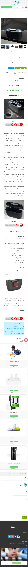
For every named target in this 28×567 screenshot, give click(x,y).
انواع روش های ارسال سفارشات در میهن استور (18, 543)
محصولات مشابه (18, 15)
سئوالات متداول (24, 541)
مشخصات (25, 15)
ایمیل (26, 499)
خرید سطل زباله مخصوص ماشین (17, 328)
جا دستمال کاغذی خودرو (14, 437)
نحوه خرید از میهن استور (22, 545)
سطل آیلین (18, 333)
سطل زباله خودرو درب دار (13, 331)
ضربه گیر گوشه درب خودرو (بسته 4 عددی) (14, 386)
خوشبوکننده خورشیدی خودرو (14, 361)
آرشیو (22, 340)
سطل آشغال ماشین (9, 326)
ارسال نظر (25, 517)
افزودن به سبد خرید (19, 68)
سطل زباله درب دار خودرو (14, 324)
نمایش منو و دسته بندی (20, 7)
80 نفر (10, 68)
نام (26, 488)
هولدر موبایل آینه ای (13, 412)
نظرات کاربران (10, 15)
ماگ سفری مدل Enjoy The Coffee (14, 463)
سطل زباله (13, 333)
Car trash (16, 326)
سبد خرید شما (6, 7)
